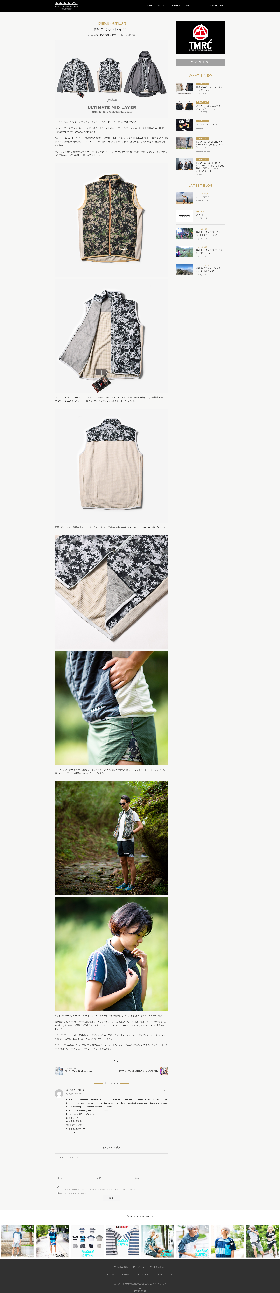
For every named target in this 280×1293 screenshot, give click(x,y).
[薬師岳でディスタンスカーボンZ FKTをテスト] (184, 269)
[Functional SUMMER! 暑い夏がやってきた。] (262, 1241)
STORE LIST (200, 6)
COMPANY (144, 1274)
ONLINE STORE (217, 6)
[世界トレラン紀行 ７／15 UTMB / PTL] (184, 251)
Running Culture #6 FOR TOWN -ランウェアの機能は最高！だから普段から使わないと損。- (210, 167)
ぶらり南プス (203, 197)
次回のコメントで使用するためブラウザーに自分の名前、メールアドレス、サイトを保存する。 (98, 1189)
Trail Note (200, 211)
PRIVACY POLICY (165, 1274)
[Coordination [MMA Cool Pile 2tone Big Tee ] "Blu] (17, 1241)
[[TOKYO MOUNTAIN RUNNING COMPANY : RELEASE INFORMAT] (87, 1241)
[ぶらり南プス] (184, 198)
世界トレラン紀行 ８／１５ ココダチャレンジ (209, 233)
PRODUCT (162, 6)
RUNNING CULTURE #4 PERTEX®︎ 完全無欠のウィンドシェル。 (210, 144)
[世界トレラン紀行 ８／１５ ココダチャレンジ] (184, 233)
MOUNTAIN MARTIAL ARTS (106, 35)
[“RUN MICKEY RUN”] (184, 125)
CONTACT (126, 1274)
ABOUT (110, 1274)
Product (202, 84)
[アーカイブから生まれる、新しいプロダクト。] (184, 106)
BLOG (187, 6)
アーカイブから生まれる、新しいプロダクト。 (209, 107)
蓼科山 (199, 214)
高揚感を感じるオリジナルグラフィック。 (209, 88)
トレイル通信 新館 (202, 194)
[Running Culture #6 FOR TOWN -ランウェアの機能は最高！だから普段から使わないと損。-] (184, 164)
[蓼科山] (184, 216)
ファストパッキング (202, 265)
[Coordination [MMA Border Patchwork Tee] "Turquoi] (52, 1241)
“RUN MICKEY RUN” (207, 124)
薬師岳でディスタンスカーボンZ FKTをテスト (209, 269)
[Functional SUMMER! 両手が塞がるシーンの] (157, 1241)
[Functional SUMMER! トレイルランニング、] (122, 1241)
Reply (166, 1090)
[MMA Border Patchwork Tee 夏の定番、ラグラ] (227, 1241)
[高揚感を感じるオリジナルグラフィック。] (184, 88)
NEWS (149, 6)
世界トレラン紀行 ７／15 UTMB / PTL (209, 251)
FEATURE (175, 6)
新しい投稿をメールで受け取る (72, 1194)
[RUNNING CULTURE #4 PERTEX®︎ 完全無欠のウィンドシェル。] (184, 143)
